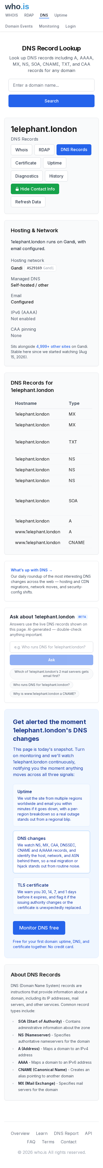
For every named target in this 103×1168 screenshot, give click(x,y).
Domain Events (19, 26)
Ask (51, 660)
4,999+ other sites (53, 346)
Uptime (60, 15)
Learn (42, 1133)
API (88, 1133)
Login (70, 26)
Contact (68, 1141)
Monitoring (49, 26)
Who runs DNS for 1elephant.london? (41, 685)
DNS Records (74, 149)
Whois (21, 149)
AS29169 (40, 268)
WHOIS (11, 15)
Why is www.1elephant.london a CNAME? (44, 694)
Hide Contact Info (37, 189)
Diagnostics (26, 176)
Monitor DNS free (39, 928)
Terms (48, 1141)
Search (52, 101)
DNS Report (66, 1133)
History (56, 176)
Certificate (25, 163)
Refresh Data (28, 201)
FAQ (31, 1141)
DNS (44, 15)
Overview (20, 1133)
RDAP (29, 15)
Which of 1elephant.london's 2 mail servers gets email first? (52, 674)
